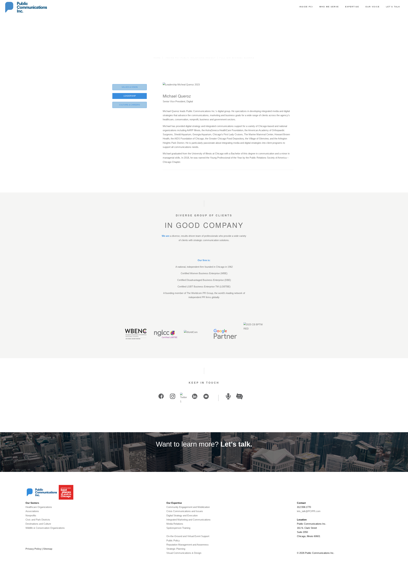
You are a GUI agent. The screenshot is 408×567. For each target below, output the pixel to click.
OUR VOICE (372, 6)
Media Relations (174, 523)
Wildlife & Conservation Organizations (45, 528)
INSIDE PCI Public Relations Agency (191, 57)
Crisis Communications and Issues (184, 511)
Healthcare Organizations (39, 507)
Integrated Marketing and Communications (188, 519)
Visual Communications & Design (183, 553)
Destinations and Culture (38, 523)
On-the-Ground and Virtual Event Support (187, 536)
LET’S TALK (393, 6)
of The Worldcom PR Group (198, 293)
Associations (32, 511)
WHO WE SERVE (329, 6)
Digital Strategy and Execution (182, 515)
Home (157, 57)
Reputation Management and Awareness (187, 544)
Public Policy (173, 540)
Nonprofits (31, 515)
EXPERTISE (352, 6)
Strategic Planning (175, 548)
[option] (163, 396)
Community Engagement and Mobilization (188, 507)
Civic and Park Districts (38, 519)
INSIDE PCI (306, 6)
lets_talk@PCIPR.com (309, 511)
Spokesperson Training (178, 528)
